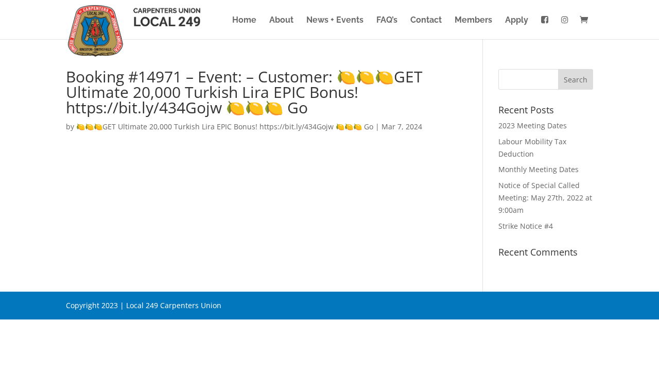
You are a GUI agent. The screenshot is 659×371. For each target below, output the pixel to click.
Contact (426, 20)
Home (244, 20)
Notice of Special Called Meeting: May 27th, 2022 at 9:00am (545, 197)
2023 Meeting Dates (532, 125)
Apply (516, 20)
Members (473, 20)
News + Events (334, 20)
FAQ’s (386, 20)
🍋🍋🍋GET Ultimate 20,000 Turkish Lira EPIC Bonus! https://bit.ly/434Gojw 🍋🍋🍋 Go (224, 126)
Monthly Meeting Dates (538, 169)
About (281, 20)
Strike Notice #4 (525, 226)
